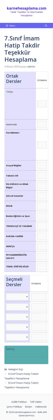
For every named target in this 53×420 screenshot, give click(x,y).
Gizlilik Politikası (19, 401)
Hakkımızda (41, 406)
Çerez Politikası (14, 406)
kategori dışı (15, 369)
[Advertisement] (20, 106)
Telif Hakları (36, 401)
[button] (46, 25)
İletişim (28, 406)
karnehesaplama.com (26, 8)
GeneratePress (26, 415)
